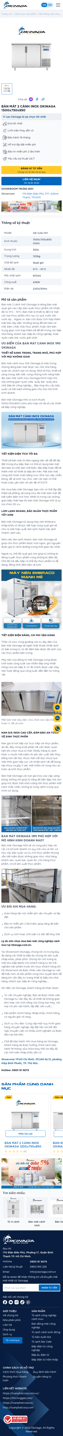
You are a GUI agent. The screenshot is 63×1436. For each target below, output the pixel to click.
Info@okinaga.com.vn (43, 1271)
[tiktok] (22, 1302)
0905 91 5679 (38, 1261)
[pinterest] (28, 1302)
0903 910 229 (38, 1266)
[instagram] (16, 1302)
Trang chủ (6, 13)
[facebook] (5, 1302)
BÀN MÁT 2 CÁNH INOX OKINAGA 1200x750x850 (23, 1144)
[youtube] (11, 1302)
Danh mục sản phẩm (25, 13)
